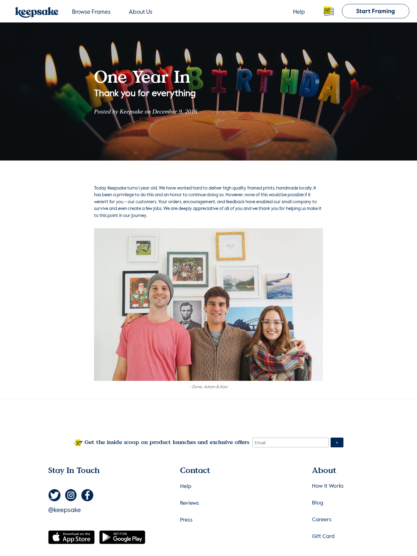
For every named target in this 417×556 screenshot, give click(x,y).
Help (299, 12)
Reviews (189, 503)
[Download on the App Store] (72, 537)
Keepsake (131, 111)
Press (186, 520)
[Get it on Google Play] (122, 537)
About (140, 12)
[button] (328, 11)
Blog (317, 503)
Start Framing (375, 11)
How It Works (328, 486)
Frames (91, 12)
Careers (322, 519)
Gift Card (323, 536)
